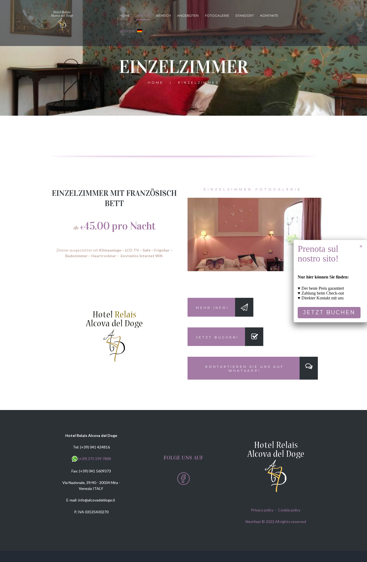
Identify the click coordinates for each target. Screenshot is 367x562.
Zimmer (143, 15)
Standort (244, 15)
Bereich (163, 15)
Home (125, 15)
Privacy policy (262, 510)
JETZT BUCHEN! (217, 337)
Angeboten (188, 15)
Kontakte (269, 15)
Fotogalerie (217, 15)
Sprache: (128, 31)
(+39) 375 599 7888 (94, 458)
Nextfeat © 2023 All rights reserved (276, 521)
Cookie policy (289, 510)
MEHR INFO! (212, 308)
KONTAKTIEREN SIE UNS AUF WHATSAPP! (244, 369)
